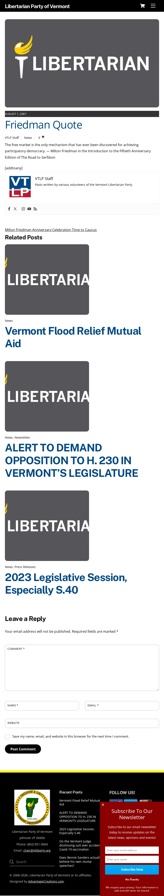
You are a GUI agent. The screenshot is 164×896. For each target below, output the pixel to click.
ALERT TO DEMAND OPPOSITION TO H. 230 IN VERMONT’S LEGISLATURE (71, 460)
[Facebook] (9, 209)
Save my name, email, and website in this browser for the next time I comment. (70, 736)
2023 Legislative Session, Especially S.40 (66, 583)
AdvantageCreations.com (46, 881)
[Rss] (35, 209)
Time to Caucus (84, 229)
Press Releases (25, 567)
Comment (16, 649)
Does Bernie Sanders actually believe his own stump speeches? (80, 861)
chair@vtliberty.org (37, 850)
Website (13, 723)
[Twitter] (15, 209)
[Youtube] (29, 209)
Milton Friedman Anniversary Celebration (38, 229)
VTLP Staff (12, 138)
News (28, 138)
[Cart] (142, 5)
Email (93, 705)
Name (12, 705)
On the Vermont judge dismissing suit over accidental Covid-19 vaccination (81, 845)
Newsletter (22, 437)
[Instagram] (23, 209)
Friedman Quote (43, 124)
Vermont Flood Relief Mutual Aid (79, 803)
